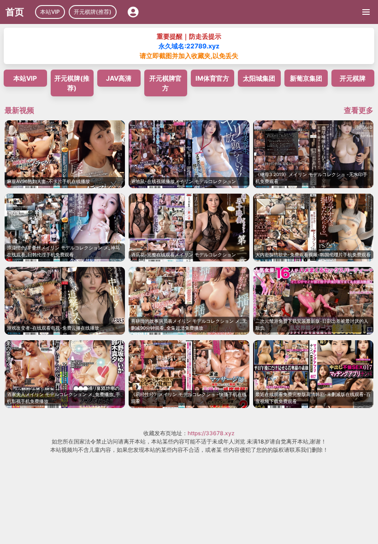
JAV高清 (118, 78)
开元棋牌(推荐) (93, 11)
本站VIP (50, 11)
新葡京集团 (306, 78)
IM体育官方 (212, 78)
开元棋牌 (353, 78)
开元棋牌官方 (165, 83)
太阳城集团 (259, 78)
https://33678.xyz (211, 433)
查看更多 (358, 110)
